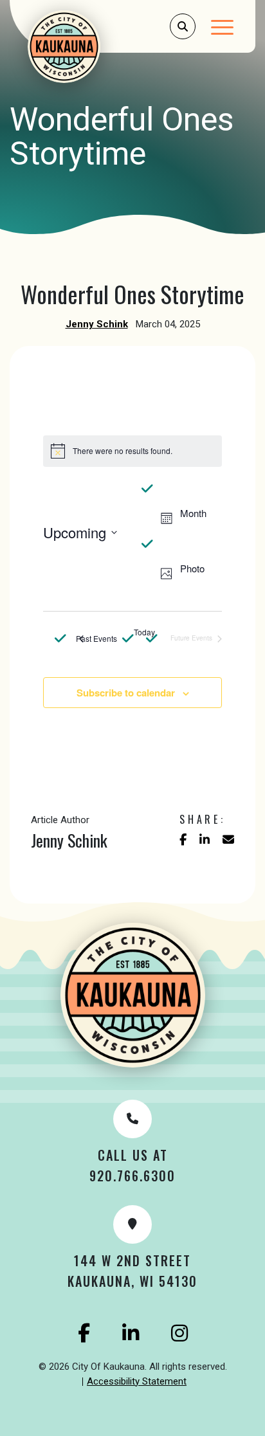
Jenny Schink (97, 324)
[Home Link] (81, 46)
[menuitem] (137, 1382)
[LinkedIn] (130, 1333)
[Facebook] (84, 1333)
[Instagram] (179, 1333)
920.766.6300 (132, 1175)
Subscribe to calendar (126, 693)
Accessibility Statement (137, 1381)
